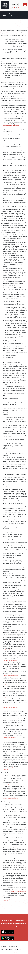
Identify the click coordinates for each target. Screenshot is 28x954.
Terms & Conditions (13, 949)
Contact (21, 949)
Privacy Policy (4, 949)
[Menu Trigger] (25, 4)
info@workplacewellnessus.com (11, 125)
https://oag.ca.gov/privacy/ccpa (11, 784)
